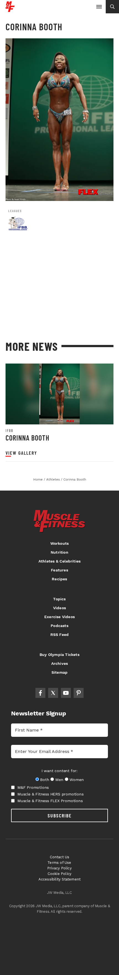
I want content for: (59, 770)
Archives (59, 663)
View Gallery (21, 453)
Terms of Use (59, 862)
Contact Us (59, 857)
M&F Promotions (33, 787)
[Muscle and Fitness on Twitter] (53, 693)
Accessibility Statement (59, 879)
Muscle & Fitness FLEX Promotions (50, 801)
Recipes (59, 579)
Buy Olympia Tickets (59, 654)
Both (44, 779)
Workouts (59, 543)
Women (76, 779)
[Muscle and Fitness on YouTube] (66, 693)
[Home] (10, 9)
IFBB (9, 430)
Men (59, 779)
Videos (59, 608)
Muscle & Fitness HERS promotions (50, 794)
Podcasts (59, 625)
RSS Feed (59, 634)
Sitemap (59, 672)
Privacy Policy (59, 868)
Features (59, 570)
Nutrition (59, 552)
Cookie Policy (60, 874)
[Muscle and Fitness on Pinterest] (79, 693)
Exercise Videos (59, 617)
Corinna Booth (27, 437)
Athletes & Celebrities (59, 561)
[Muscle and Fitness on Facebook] (40, 693)
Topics (59, 599)
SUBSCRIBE (60, 815)
